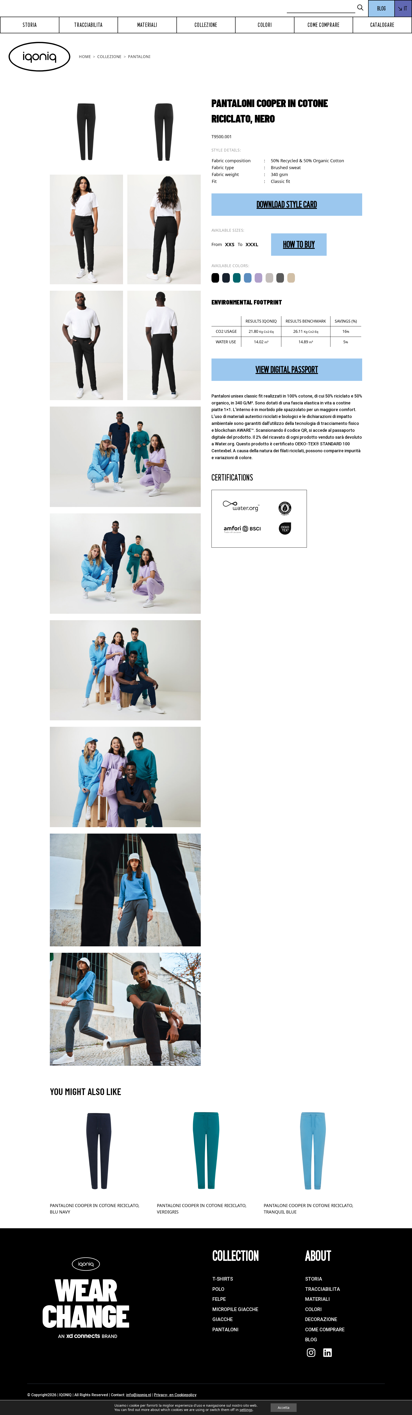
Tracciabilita (88, 25)
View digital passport (287, 370)
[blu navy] (226, 278)
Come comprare (324, 25)
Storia (30, 25)
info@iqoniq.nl (138, 1395)
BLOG (381, 8)
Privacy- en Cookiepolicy (175, 1395)
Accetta (283, 1407)
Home (85, 56)
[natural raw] (291, 278)
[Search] (362, 8)
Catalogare (382, 25)
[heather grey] (269, 278)
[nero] (215, 278)
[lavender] (258, 278)
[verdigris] (237, 278)
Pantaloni (139, 56)
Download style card (287, 204)
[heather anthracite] (280, 278)
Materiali (147, 25)
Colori (265, 25)
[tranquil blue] (248, 278)
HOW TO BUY (299, 244)
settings (246, 1410)
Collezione (206, 25)
